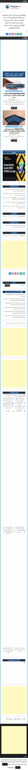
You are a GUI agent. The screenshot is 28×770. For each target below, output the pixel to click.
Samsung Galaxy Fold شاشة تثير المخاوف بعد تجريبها (19, 408)
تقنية (21, 91)
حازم (24, 225)
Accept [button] (5, 764)
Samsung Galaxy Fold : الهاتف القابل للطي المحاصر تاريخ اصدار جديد (14, 95)
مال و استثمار (8, 91)
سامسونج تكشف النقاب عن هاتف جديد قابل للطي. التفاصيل (19, 649)
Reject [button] (17, 767)
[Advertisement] (14, 54)
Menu (24, 1)
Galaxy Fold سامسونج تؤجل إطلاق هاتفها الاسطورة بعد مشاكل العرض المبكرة (14, 131)
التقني (18, 99)
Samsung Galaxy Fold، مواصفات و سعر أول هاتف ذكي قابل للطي (8, 406)
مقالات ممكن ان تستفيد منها (12, 292)
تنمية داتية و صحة (15, 91)
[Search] (26, 38)
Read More (11, 767)
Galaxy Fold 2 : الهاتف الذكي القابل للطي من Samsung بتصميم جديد (20, 528)
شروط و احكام (9, 323)
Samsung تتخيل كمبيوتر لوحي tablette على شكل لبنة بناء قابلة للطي (8, 528)
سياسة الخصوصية (17, 323)
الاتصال (23, 323)
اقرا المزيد (13, 108)
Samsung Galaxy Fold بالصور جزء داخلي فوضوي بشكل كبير (8, 400)
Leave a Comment (12, 99)
